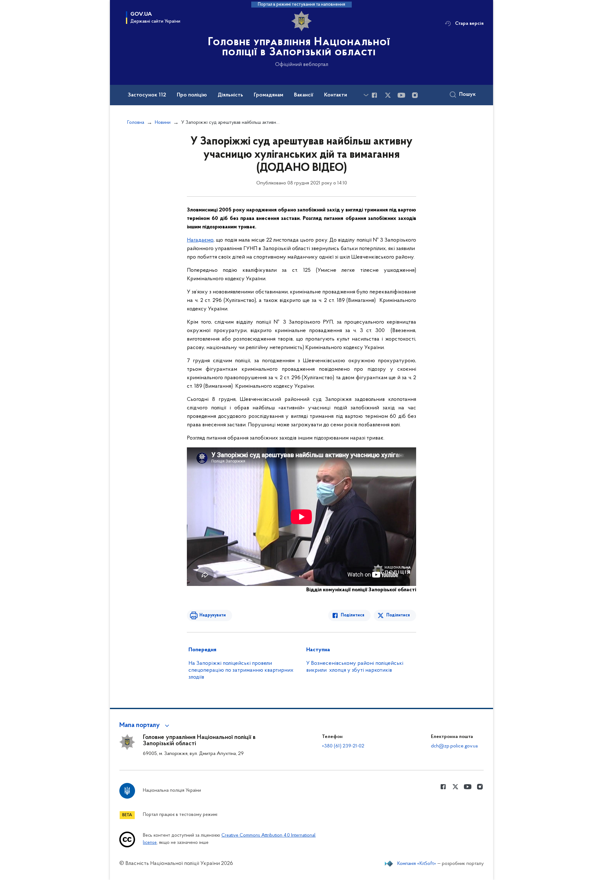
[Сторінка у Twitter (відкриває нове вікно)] (388, 95)
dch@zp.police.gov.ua (454, 746)
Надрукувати (212, 615)
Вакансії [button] (303, 95)
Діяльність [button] (230, 95)
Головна (135, 122)
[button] (145, 725)
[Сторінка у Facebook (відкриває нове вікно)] (374, 95)
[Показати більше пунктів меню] (366, 95)
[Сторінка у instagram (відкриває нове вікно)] (415, 95)
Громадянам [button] (268, 95)
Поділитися (352, 615)
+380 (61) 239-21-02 (343, 746)
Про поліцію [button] (192, 95)
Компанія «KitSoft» (416, 863)
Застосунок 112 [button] (147, 95)
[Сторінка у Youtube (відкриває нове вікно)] (401, 95)
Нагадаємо (200, 240)
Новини (163, 122)
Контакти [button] (335, 95)
